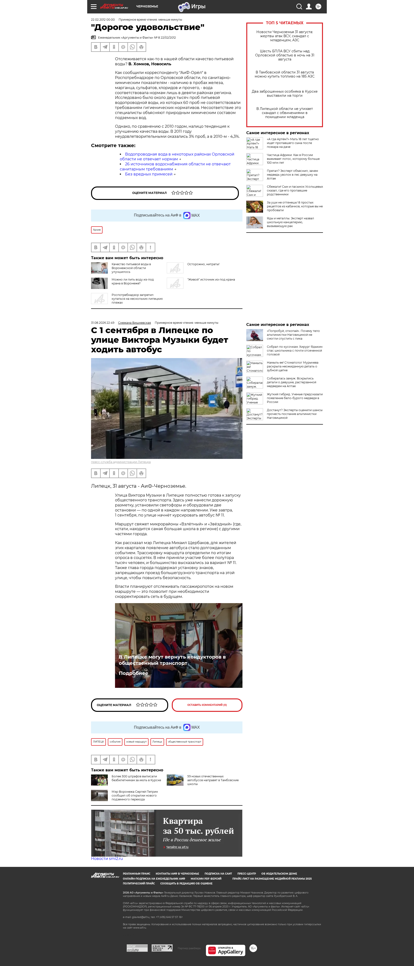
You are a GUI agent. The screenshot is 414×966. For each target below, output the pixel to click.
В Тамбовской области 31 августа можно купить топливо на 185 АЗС (285, 74)
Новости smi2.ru (107, 858)
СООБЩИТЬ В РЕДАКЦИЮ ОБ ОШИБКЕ (186, 883)
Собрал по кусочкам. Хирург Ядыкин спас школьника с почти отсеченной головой (294, 350)
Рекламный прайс (136, 873)
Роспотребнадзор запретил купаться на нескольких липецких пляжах (137, 298)
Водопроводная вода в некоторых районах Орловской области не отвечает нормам (177, 157)
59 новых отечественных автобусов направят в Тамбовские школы (213, 780)
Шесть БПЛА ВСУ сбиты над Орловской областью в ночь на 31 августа (284, 55)
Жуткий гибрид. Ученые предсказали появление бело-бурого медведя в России (295, 398)
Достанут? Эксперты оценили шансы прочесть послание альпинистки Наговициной (294, 414)
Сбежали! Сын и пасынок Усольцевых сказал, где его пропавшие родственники (295, 190)
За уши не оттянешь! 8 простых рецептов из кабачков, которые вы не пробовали (295, 206)
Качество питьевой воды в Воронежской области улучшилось (131, 268)
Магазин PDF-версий (206, 878)
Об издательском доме (279, 873)
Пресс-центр (246, 873)
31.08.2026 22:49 (102, 322)
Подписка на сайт (218, 873)
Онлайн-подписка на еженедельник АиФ (154, 878)
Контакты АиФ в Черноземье (177, 873)
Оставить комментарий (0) (207, 705)
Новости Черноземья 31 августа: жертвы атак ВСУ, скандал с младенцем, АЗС (284, 36)
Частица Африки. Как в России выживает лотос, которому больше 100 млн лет (293, 158)
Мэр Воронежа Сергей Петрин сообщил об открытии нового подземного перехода (135, 795)
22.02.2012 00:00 (103, 19)
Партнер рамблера (189, 948)
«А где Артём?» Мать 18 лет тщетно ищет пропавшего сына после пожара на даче (293, 143)
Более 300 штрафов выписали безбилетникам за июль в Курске (136, 778)
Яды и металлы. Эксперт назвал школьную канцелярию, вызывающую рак (290, 222)
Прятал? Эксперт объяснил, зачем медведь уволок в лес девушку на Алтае (292, 174)
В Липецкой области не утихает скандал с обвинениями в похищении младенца (284, 113)
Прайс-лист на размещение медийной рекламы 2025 (272, 878)
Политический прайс (139, 883)
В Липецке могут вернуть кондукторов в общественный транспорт (172, 660)
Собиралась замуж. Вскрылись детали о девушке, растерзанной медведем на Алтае (291, 382)
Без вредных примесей (148, 174)
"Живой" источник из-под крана (211, 279)
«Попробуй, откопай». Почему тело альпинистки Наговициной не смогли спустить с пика (293, 334)
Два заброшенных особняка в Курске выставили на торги (285, 94)
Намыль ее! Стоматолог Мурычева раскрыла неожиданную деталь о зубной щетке (292, 366)
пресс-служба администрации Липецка (121, 462)
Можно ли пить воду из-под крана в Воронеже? (133, 281)
